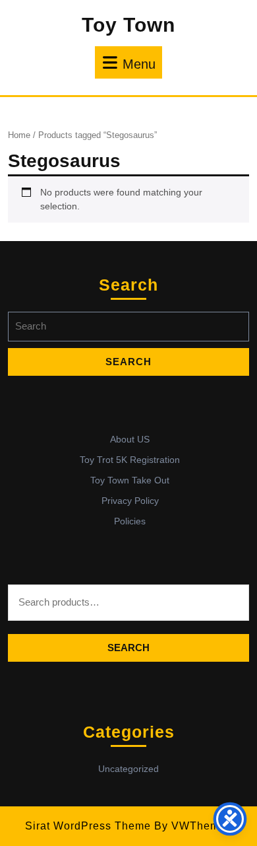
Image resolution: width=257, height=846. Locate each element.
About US (130, 439)
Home (19, 135)
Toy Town (128, 25)
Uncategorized (128, 768)
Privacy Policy (130, 500)
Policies (130, 521)
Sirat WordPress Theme (88, 825)
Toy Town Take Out (129, 480)
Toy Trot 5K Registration (130, 459)
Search (128, 647)
